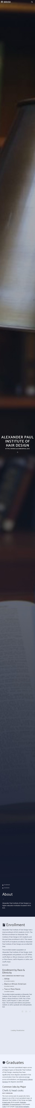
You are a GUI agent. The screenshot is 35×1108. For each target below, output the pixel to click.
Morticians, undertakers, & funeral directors (14, 1103)
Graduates (7, 887)
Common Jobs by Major (14, 1086)
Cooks (4, 1106)
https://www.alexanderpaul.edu (17, 448)
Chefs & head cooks (13, 1090)
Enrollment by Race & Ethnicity (13, 971)
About (7, 894)
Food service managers (22, 1106)
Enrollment (7, 884)
